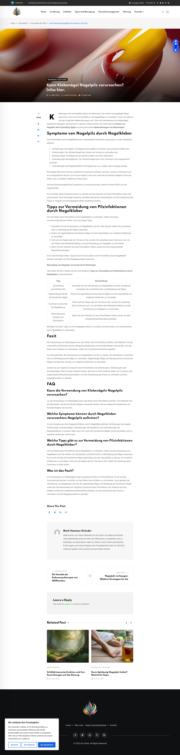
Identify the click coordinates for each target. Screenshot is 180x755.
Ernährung (55, 12)
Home (43, 12)
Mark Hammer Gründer (77, 531)
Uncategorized (53, 667)
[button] (126, 622)
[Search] (163, 11)
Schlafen (67, 12)
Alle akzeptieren (46, 745)
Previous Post (61, 571)
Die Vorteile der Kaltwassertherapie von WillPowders (65, 577)
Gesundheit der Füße (38, 23)
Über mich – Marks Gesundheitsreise (90, 725)
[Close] (57, 719)
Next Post (121, 573)
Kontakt (138, 12)
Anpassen (14, 745)
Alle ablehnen (29, 745)
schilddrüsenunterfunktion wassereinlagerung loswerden (47, 3)
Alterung (127, 12)
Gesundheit (22, 23)
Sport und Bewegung (85, 12)
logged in (68, 604)
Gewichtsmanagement (108, 12)
